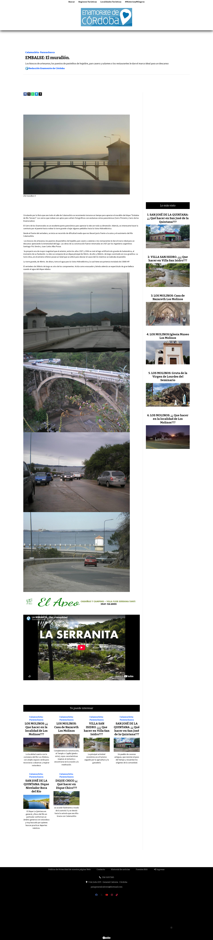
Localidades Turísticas (110, 2)
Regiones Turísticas (87, 2)
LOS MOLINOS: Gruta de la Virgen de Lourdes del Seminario (169, 376)
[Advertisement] (106, 41)
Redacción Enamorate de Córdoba (47, 68)
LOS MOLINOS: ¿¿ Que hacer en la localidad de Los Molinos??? (36, 729)
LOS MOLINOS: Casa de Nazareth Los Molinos (66, 727)
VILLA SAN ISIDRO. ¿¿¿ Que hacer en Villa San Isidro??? (96, 729)
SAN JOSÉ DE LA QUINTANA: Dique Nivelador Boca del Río (36, 786)
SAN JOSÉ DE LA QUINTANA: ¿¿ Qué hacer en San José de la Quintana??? (127, 729)
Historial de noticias (120, 869)
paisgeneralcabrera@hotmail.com (106, 887)
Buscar (71, 2)
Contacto (101, 869)
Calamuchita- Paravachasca (40, 52)
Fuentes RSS (142, 869)
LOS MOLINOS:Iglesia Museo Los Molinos (169, 336)
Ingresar (160, 869)
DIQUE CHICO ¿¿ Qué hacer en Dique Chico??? (66, 784)
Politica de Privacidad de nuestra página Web (69, 869)
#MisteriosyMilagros (135, 2)
